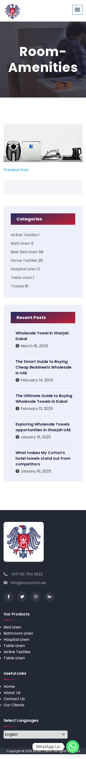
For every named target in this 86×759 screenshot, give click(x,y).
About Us (12, 692)
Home (9, 686)
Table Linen (21, 277)
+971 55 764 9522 (26, 574)
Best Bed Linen (24, 252)
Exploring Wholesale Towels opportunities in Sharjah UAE (43, 427)
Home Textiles (24, 260)
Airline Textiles (24, 235)
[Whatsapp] (72, 746)
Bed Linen (12, 627)
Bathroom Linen (18, 633)
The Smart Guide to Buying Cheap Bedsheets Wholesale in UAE (43, 367)
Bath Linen (20, 243)
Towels (17, 286)
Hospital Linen (24, 269)
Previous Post (16, 170)
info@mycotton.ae (28, 583)
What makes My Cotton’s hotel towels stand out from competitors (43, 458)
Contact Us (14, 699)
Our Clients (14, 705)
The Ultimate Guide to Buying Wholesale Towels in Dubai (44, 398)
